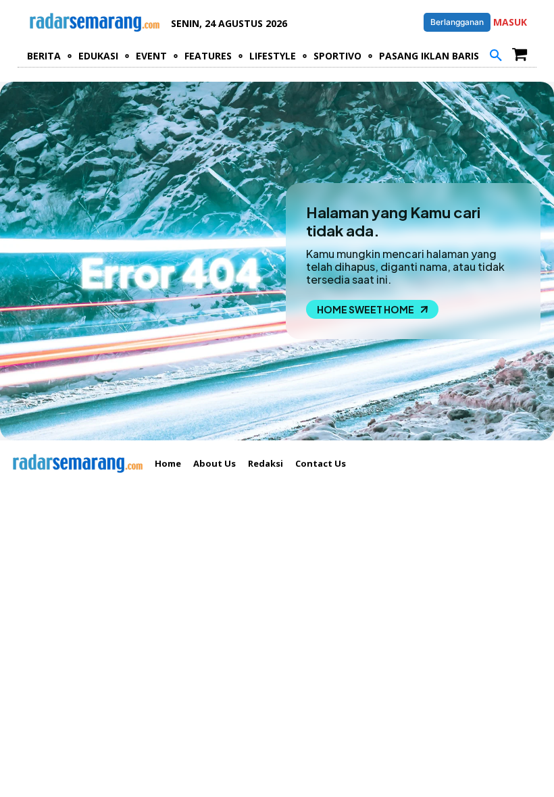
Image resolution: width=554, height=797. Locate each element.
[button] (496, 56)
